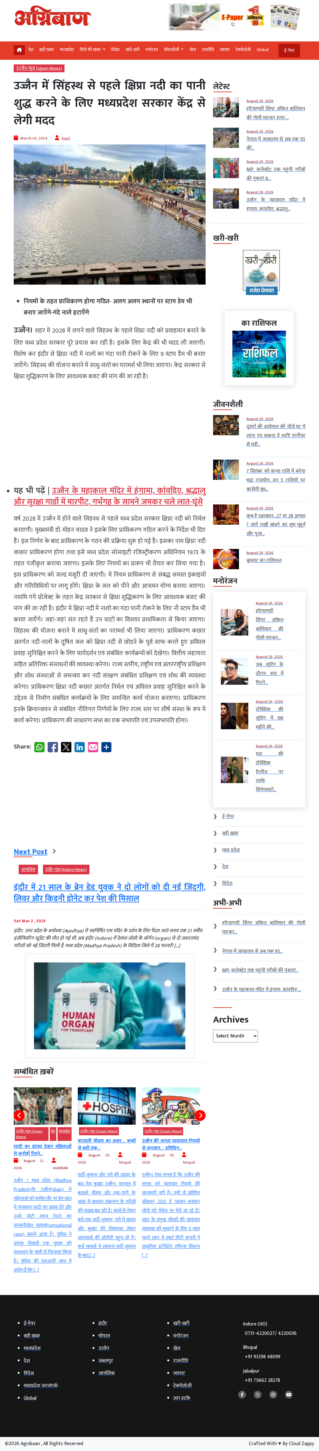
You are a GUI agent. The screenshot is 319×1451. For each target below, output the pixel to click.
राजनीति (208, 49)
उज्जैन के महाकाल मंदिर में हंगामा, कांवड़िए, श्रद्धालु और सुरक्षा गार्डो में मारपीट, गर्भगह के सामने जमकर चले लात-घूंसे (110, 496)
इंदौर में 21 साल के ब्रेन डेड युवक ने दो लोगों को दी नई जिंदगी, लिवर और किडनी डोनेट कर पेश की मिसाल (110, 893)
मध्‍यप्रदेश (67, 49)
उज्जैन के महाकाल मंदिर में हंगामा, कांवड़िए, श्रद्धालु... (174, 1144)
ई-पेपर (289, 50)
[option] (46, 1173)
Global (263, 49)
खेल (192, 49)
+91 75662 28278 (262, 1380)
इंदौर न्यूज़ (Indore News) (66, 869)
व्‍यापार (225, 49)
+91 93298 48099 (262, 1357)
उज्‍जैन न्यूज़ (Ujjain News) (39, 68)
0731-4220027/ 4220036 (271, 1333)
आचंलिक (28, 869)
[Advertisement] (110, 430)
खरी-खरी (133, 49)
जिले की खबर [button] (91, 49)
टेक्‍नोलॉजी (243, 49)
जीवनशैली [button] (172, 49)
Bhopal (261, 1352)
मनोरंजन (151, 49)
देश (30, 49)
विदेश (115, 49)
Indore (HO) (270, 1329)
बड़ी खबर (46, 49)
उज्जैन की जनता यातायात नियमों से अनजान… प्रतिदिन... (110, 1144)
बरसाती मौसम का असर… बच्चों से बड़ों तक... (46, 1144)
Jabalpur (261, 1376)
